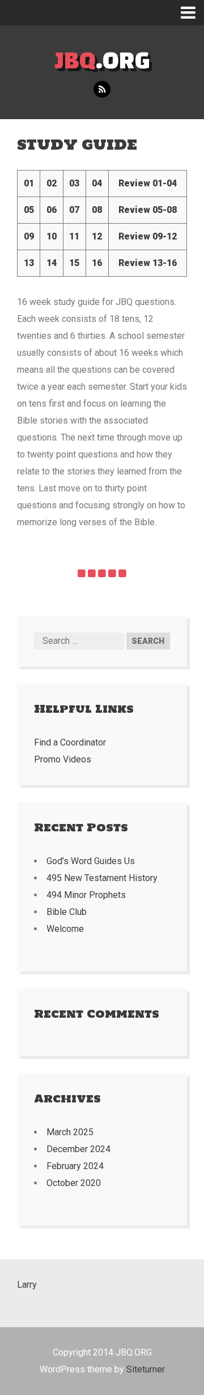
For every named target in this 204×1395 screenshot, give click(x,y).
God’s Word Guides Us (90, 861)
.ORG (102, 59)
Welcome (65, 928)
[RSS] (102, 89)
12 (97, 236)
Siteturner (145, 1369)
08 (97, 209)
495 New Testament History (102, 878)
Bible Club (66, 911)
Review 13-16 (147, 263)
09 (29, 236)
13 (29, 263)
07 (74, 209)
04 (97, 183)
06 (51, 209)
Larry (27, 1284)
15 (74, 263)
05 (29, 209)
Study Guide (77, 144)
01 (29, 183)
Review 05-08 (147, 209)
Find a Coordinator (70, 742)
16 (97, 263)
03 (74, 183)
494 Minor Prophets (86, 895)
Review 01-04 (147, 183)
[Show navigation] (192, 12)
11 (74, 236)
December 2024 (78, 1149)
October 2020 (73, 1183)
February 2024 (75, 1166)
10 (51, 236)
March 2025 (70, 1132)
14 (51, 263)
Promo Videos (62, 759)
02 (51, 183)
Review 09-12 (147, 236)
